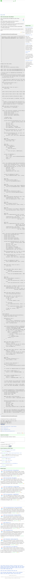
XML (11, 568)
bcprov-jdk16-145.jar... (29, 60)
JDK (4, 14)
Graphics (2, 566)
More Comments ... (4, 466)
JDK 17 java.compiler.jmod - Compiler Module (8, 426)
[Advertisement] (12, 8)
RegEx (2, 573)
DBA (8, 572)
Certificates (20, 572)
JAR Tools (9, 566)
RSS (12, 570)
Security (19, 567)
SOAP (4, 568)
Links (4, 573)
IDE (6, 566)
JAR (13, 572)
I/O (4, 566)
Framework (15, 565)
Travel (15, 573)
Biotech (4, 565)
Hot (3, 570)
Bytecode (7, 565)
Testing (7, 568)
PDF (10, 567)
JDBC (16, 566)
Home (2, 14)
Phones (12, 573)
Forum (19, 573)
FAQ (17, 573)
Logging (22, 566)
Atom (14, 570)
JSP (20, 566)
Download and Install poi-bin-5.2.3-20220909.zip (9, 463)
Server (22, 567)
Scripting (16, 567)
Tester (2, 572)
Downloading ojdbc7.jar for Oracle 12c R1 (8, 457)
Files (17, 572)
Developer (5, 572)
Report (13, 567)
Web (9, 568)
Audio (2, 565)
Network (8, 567)
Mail (1, 567)
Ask (16, 570)
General (21, 565)
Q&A (6, 573)
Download (2, 424)
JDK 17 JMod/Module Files (5, 429)
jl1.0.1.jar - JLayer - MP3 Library (6, 460)
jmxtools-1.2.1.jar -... (29, 43)
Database (11, 565)
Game (19, 565)
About (6, 570)
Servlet (2, 568)
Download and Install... (29, 27)
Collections (9, 570)
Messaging (4, 567)
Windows (10, 572)
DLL (15, 572)
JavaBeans (13, 566)
